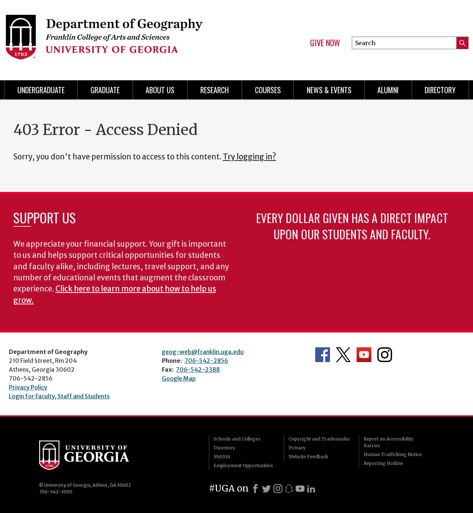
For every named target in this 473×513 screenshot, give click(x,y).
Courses (268, 89)
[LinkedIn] (311, 488)
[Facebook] (255, 488)
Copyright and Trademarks (319, 439)
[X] (266, 488)
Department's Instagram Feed (384, 354)
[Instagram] (277, 488)
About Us (160, 89)
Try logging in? (249, 157)
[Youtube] (300, 488)
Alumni (388, 89)
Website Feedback (308, 456)
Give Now (325, 43)
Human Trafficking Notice (393, 454)
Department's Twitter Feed (343, 354)
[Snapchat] (289, 488)
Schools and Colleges (237, 439)
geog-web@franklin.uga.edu (203, 351)
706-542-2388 (198, 369)
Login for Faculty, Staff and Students (59, 396)
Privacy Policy (28, 387)
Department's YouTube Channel (364, 354)
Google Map (179, 378)
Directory (440, 89)
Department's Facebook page (322, 354)
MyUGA (222, 456)
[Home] (114, 37)
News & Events (329, 89)
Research (214, 89)
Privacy (297, 447)
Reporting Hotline (383, 463)
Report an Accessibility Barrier (389, 442)
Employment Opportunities (243, 465)
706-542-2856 (206, 360)
